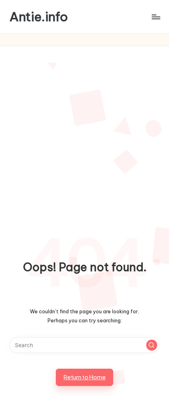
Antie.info (38, 17)
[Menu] (156, 17)
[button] (151, 345)
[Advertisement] (84, 134)
